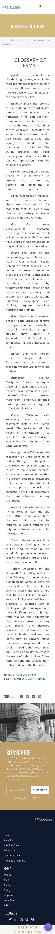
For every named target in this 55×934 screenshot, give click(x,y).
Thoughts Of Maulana (14, 860)
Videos (7, 905)
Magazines (9, 895)
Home (4, 40)
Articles (8, 875)
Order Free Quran (12, 855)
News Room (10, 900)
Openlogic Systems (37, 831)
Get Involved (10, 850)
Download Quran (12, 845)
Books (11, 40)
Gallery (7, 890)
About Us (8, 840)
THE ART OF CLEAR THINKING (28, 40)
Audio (6, 880)
